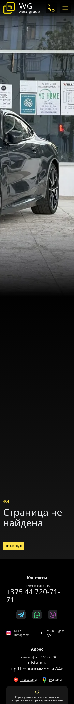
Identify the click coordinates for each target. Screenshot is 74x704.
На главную (14, 546)
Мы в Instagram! (21, 633)
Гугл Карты (55, 679)
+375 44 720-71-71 (33, 595)
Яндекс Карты (29, 679)
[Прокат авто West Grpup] (21, 8)
